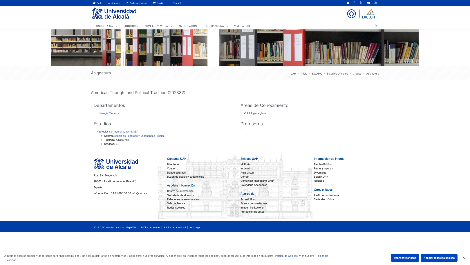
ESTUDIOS (129, 25)
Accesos (115, 3)
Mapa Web (131, 227)
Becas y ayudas (323, 168)
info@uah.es (139, 193)
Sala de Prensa (176, 203)
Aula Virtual (247, 172)
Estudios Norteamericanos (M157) (119, 131)
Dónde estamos (176, 172)
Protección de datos (252, 211)
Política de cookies (150, 227)
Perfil (99, 3)
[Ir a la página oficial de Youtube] (376, 3)
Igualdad (319, 180)
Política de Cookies (286, 255)
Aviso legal (194, 227)
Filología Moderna (109, 113)
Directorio (173, 164)
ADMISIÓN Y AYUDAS (157, 25)
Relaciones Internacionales (183, 199)
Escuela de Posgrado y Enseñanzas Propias (138, 135)
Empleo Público (323, 164)
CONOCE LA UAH (105, 25)
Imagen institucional (252, 207)
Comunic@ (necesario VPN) (257, 180)
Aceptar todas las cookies (439, 257)
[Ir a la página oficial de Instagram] (368, 3)
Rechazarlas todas (405, 257)
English (160, 3)
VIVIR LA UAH (242, 25)
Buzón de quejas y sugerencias (185, 176)
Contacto (172, 168)
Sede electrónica (138, 3)
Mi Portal (246, 164)
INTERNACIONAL (215, 25)
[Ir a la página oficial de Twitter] (361, 3)
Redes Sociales (176, 207)
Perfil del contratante (326, 195)
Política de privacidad (175, 227)
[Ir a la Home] (114, 13)
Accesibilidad (248, 199)
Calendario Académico (254, 184)
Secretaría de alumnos (180, 195)
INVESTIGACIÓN (187, 25)
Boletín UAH (321, 176)
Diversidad (320, 172)
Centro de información (180, 190)
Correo (245, 176)
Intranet (245, 168)
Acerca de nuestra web (254, 203)
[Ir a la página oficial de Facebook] (354, 3)
